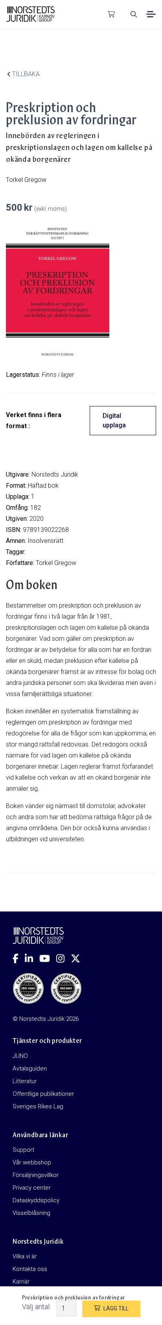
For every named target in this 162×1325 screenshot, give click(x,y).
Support (23, 1149)
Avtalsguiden (30, 1068)
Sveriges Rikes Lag (38, 1106)
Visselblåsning (31, 1212)
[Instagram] (63, 958)
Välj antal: (36, 1307)
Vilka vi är (25, 1256)
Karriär (21, 1281)
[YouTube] (47, 958)
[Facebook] (19, 958)
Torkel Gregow (56, 563)
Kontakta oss (30, 1269)
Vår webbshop (32, 1162)
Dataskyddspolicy (36, 1200)
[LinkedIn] (32, 958)
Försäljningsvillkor (36, 1175)
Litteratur (25, 1081)
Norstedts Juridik (54, 474)
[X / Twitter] (79, 958)
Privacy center (32, 1187)
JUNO (20, 1055)
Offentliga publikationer (43, 1093)
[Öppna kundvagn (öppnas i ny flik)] (111, 14)
